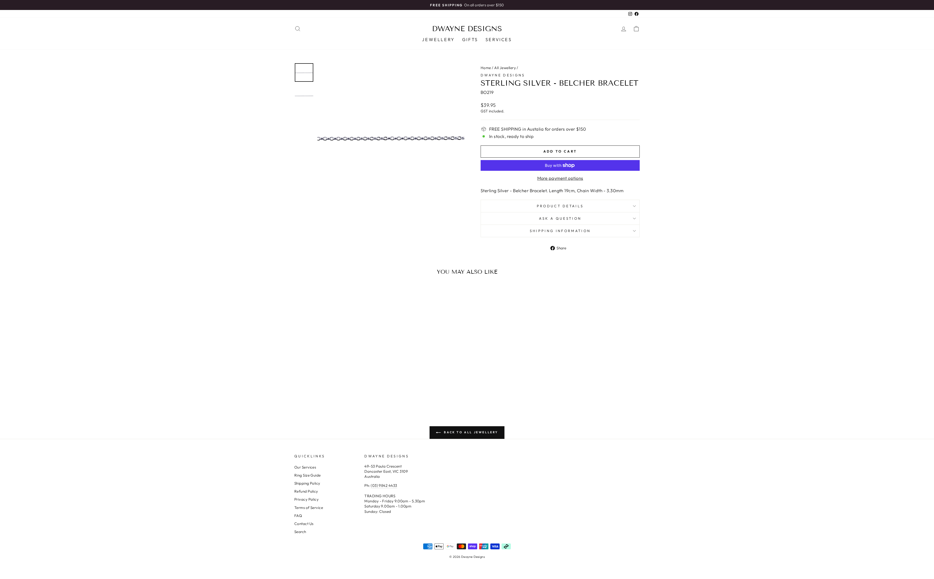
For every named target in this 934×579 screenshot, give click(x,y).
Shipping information (560, 231)
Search (300, 531)
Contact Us (304, 523)
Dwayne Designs (467, 28)
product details (560, 206)
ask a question (560, 218)
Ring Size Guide (307, 475)
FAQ (298, 515)
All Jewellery (505, 67)
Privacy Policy (306, 499)
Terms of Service (308, 507)
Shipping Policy (307, 483)
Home (486, 67)
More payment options (560, 178)
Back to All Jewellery (470, 432)
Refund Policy (306, 491)
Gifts (470, 39)
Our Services (305, 467)
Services (498, 39)
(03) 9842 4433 (384, 485)
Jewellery (438, 39)
